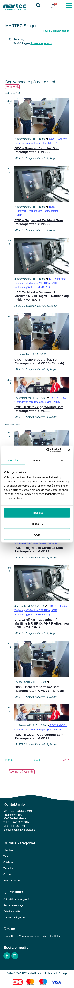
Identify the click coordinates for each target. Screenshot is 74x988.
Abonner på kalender (21, 771)
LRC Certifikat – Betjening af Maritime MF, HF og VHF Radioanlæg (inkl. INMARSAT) (41, 296)
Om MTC (8, 936)
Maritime (8, 850)
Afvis (37, 534)
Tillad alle (37, 512)
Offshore (8, 862)
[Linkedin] (14, 955)
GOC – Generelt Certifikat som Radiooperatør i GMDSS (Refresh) (39, 361)
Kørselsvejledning (41, 43)
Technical (8, 868)
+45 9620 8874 (21, 822)
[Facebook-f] (6, 955)
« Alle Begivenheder (56, 31)
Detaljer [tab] (37, 459)
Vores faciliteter (51, 936)
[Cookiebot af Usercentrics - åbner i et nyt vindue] (46, 450)
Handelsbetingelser (14, 917)
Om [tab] (61, 459)
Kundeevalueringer (13, 905)
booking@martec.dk (23, 829)
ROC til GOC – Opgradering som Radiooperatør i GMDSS (38, 409)
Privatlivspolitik (11, 911)
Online (7, 874)
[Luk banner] (69, 450)
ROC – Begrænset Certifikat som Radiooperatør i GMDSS (38, 222)
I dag (37, 759)
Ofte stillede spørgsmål (16, 899)
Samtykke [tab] (13, 459)
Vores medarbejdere (30, 936)
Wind (6, 856)
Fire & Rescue (11, 880)
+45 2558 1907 (19, 825)
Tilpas (35, 523)
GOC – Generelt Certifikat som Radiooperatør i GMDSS (36, 150)
